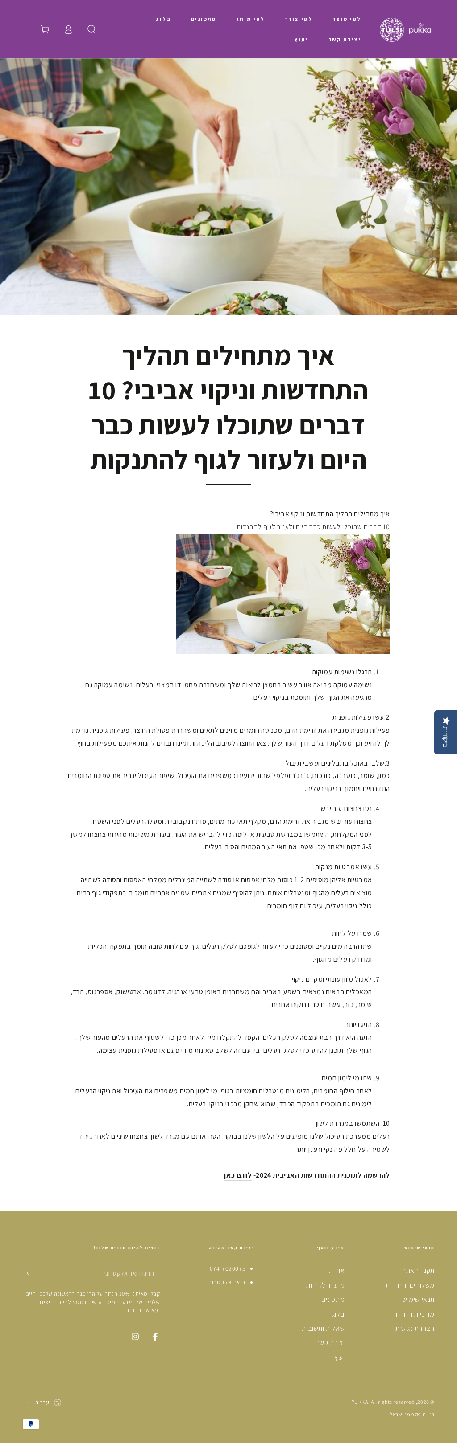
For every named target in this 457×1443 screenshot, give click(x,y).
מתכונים (333, 1299)
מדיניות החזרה (414, 1314)
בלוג (338, 1314)
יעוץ (339, 1357)
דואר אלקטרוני (226, 1282)
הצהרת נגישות (415, 1328)
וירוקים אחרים (291, 1004)
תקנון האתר (419, 1270)
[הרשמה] (27, 1273)
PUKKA (359, 1401)
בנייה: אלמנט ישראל (412, 1414)
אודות (337, 1270)
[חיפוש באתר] (91, 29)
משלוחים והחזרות (410, 1285)
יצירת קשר (330, 1342)
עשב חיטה (326, 1004)
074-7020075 (228, 1268)
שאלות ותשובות (323, 1328)
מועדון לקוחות (325, 1285)
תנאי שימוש (419, 1299)
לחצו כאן (238, 1175)
